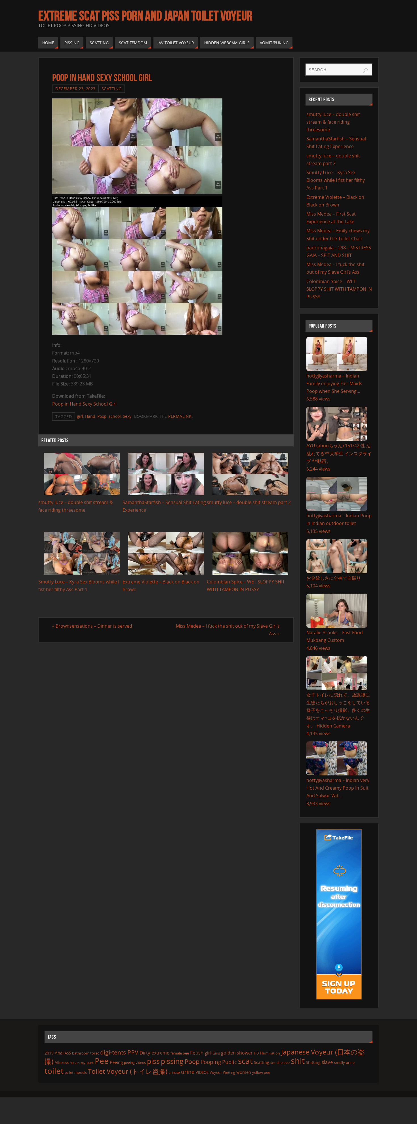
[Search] (365, 70)
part (90, 1062)
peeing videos (135, 1062)
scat (245, 1060)
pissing (172, 1061)
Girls (216, 1053)
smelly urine (344, 1062)
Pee (102, 1060)
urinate (174, 1072)
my (83, 1062)
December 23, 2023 (75, 88)
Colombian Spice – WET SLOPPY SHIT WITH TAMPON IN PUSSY (339, 289)
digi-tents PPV (119, 1052)
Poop (102, 416)
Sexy (127, 416)
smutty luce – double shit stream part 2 (249, 502)
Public (229, 1061)
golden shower (237, 1053)
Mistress (61, 1062)
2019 (49, 1053)
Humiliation (270, 1053)
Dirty (145, 1052)
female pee (179, 1053)
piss (153, 1061)
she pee (283, 1062)
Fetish (196, 1052)
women (243, 1072)
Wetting (229, 1072)
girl (80, 416)
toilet (54, 1070)
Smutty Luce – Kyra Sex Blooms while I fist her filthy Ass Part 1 (335, 180)
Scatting (112, 88)
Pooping (211, 1062)
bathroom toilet (85, 1053)
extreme (160, 1053)
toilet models (76, 1072)
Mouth (75, 1062)
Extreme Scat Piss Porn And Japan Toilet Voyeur (145, 15)
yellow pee (261, 1072)
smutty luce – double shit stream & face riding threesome (333, 122)
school (115, 416)
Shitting (313, 1062)
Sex (272, 1063)
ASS (68, 1053)
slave (327, 1062)
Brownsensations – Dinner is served (92, 626)
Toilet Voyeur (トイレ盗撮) (127, 1071)
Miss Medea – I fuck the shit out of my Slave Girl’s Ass (228, 630)
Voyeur (216, 1072)
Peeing (116, 1062)
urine (188, 1072)
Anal (59, 1053)
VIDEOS (202, 1072)
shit (298, 1060)
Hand (90, 416)
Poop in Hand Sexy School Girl (84, 404)
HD (256, 1053)
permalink (180, 416)
